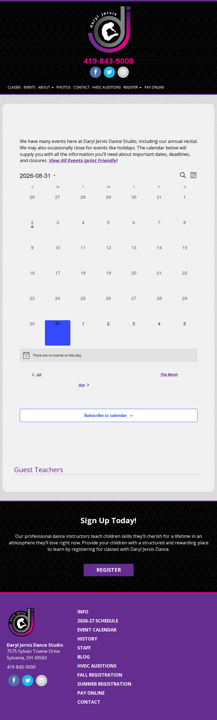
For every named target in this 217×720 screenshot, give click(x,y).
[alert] (109, 355)
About (44, 87)
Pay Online (154, 87)
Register (131, 87)
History (87, 639)
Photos (63, 87)
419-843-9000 (108, 61)
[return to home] (108, 29)
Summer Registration (104, 684)
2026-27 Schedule (97, 621)
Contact (81, 87)
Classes (14, 87)
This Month (169, 374)
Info (82, 612)
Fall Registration (99, 675)
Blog (83, 657)
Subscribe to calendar (105, 415)
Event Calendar (96, 630)
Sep (82, 385)
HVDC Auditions (106, 87)
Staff (84, 648)
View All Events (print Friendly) (83, 160)
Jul (38, 374)
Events (29, 87)
